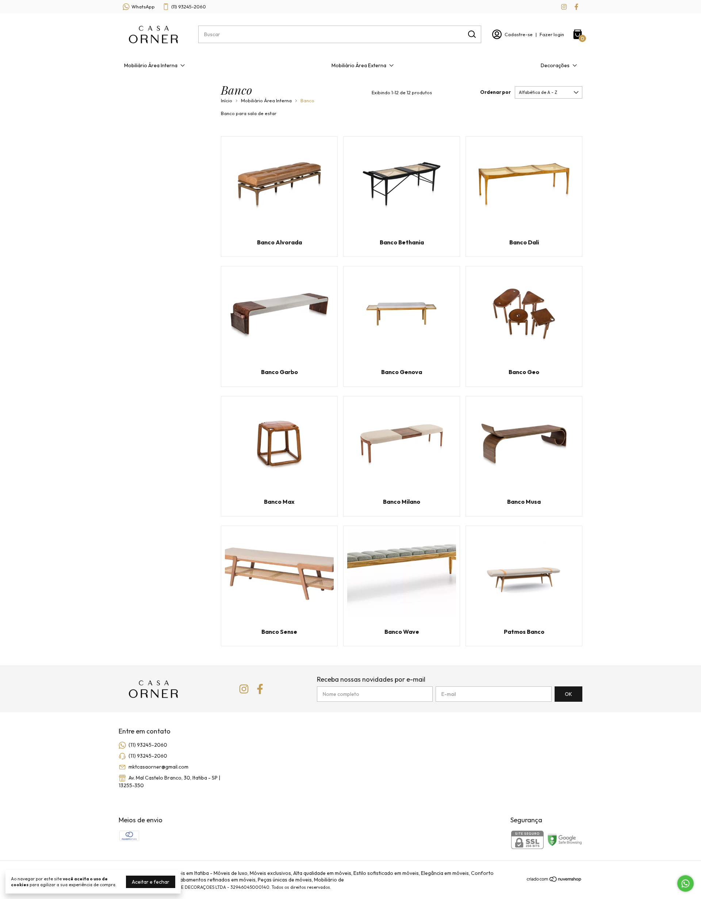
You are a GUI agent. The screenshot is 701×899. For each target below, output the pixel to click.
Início (226, 100)
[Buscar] (471, 34)
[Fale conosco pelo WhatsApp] (685, 883)
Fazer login (552, 34)
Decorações (555, 65)
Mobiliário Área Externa (359, 65)
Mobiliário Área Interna (150, 65)
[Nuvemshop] (554, 880)
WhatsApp (143, 6)
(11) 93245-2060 (188, 6)
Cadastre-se (519, 34)
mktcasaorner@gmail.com (158, 766)
